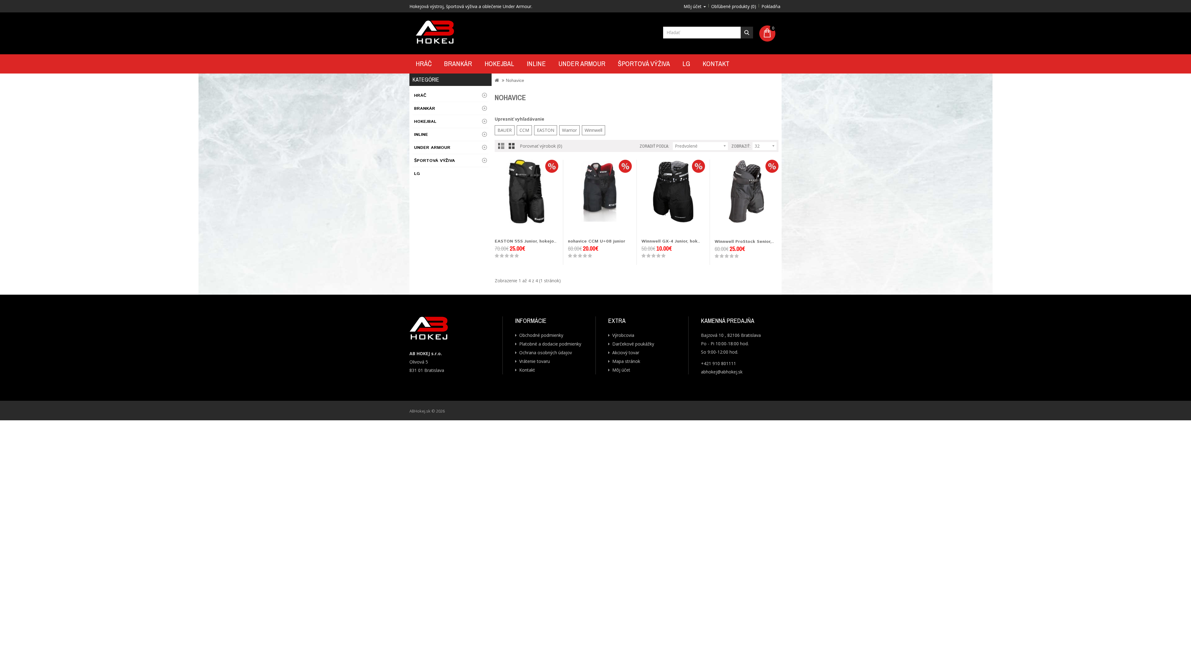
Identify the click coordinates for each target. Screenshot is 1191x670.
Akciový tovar (625, 352)
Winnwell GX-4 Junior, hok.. (670, 241)
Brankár (458, 63)
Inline (536, 63)
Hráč (424, 63)
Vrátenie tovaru (534, 361)
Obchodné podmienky (541, 335)
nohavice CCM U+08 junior (596, 241)
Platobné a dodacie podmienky (550, 344)
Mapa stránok (626, 361)
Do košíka (501, 229)
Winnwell (593, 130)
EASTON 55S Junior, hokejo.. (525, 241)
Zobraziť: (741, 146)
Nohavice (515, 80)
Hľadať (747, 32)
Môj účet (621, 370)
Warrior (569, 130)
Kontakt (716, 63)
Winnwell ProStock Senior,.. (744, 242)
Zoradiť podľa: (654, 146)
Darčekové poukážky (633, 344)
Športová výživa (644, 63)
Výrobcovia (623, 335)
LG (686, 63)
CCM (524, 130)
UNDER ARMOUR (581, 63)
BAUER (504, 130)
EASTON (545, 130)
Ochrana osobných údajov (545, 352)
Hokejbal (499, 63)
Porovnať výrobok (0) (541, 146)
